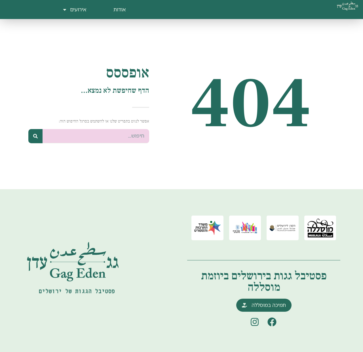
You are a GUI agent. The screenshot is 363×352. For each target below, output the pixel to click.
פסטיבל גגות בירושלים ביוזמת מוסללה (264, 281)
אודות (119, 9)
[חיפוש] (35, 136)
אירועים (78, 9)
